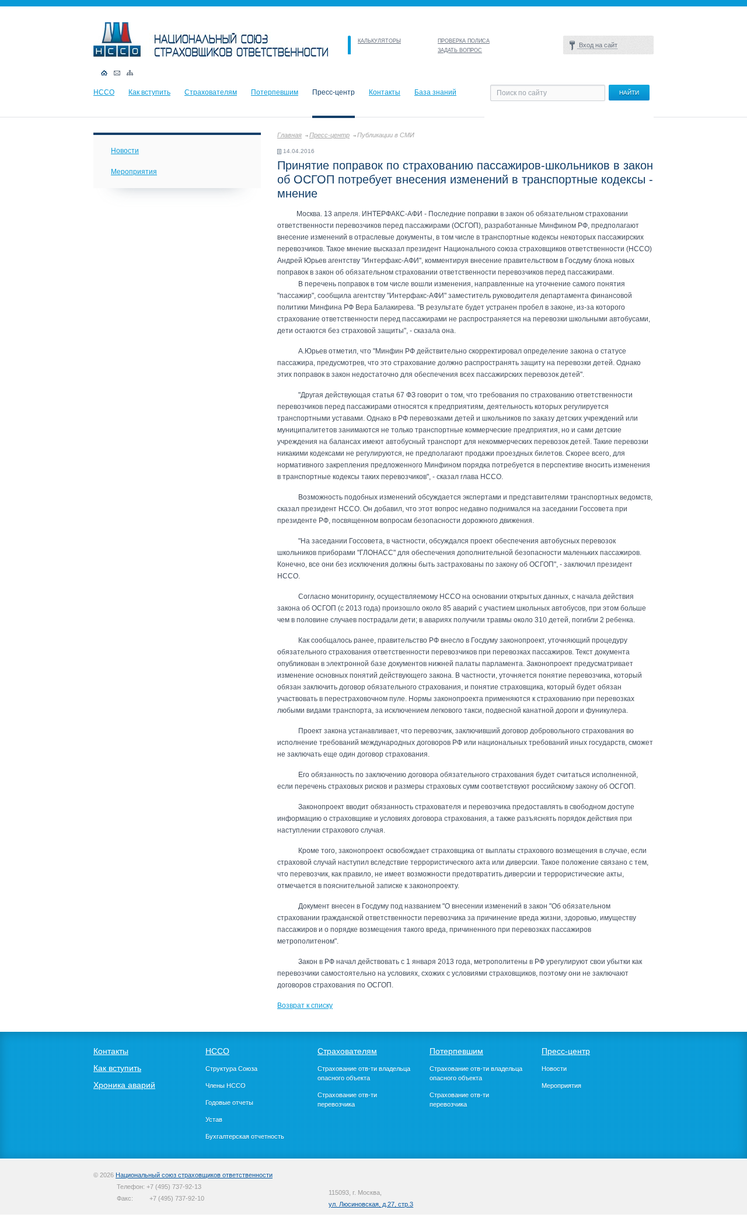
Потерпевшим (274, 92)
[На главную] (210, 54)
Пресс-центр (329, 134)
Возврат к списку (305, 1005)
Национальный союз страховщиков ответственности (194, 1174)
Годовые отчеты (229, 1102)
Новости (125, 151)
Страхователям (210, 92)
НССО (103, 92)
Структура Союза (231, 1068)
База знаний (435, 92)
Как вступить (149, 92)
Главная (289, 134)
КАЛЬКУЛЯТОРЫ (379, 41)
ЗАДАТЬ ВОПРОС (460, 50)
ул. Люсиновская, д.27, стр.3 (371, 1204)
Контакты (384, 92)
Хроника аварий (124, 1085)
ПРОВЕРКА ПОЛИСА (464, 41)
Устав (213, 1119)
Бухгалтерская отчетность (244, 1136)
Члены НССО (225, 1085)
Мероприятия (134, 172)
